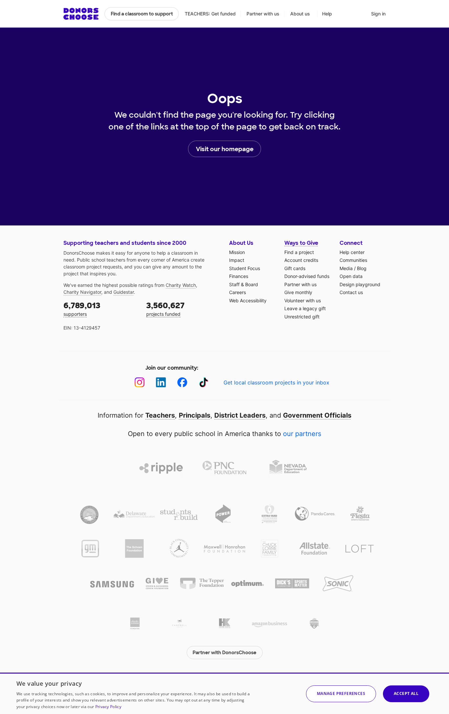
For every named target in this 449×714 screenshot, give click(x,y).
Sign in (378, 13)
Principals (194, 415)
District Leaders (240, 415)
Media (346, 268)
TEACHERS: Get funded (210, 13)
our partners (302, 434)
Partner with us (263, 13)
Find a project (299, 252)
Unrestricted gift (301, 316)
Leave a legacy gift (305, 308)
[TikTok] (203, 382)
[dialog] (224, 693)
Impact (236, 260)
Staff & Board (243, 284)
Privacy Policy (108, 706)
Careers (237, 292)
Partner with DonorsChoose (224, 653)
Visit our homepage (224, 149)
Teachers (160, 415)
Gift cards (294, 268)
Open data (351, 276)
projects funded (165, 308)
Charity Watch (181, 285)
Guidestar (123, 292)
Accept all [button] (406, 693)
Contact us (351, 292)
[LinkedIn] (161, 382)
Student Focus (244, 268)
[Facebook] (182, 382)
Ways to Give (301, 243)
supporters (81, 308)
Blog (361, 268)
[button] (341, 693)
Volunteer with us (302, 300)
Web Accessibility (248, 300)
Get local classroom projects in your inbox (276, 382)
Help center (352, 252)
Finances (238, 276)
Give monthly (298, 292)
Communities (353, 260)
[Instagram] (139, 382)
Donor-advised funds (306, 276)
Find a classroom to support (142, 14)
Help (327, 13)
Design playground (360, 284)
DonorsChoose (81, 14)
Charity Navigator (82, 292)
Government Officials (317, 415)
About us (300, 13)
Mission (237, 252)
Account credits (301, 260)
